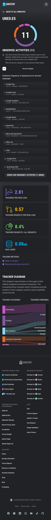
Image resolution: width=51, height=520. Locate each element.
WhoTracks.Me (9, 384)
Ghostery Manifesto (8, 458)
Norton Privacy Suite (8, 425)
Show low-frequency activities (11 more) (25, 175)
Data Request (31, 423)
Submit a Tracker (32, 418)
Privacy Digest (8, 389)
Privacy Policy (25, 506)
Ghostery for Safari (34, 384)
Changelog (5, 487)
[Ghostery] (8, 4)
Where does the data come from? (17, 264)
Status (4, 454)
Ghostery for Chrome (35, 375)
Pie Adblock (5, 429)
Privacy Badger (7, 434)
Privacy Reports (7, 463)
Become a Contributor (9, 468)
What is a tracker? (11, 261)
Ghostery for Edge (34, 394)
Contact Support (32, 413)
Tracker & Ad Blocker (11, 375)
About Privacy (31, 432)
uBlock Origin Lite (7, 444)
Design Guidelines (32, 428)
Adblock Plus (6, 415)
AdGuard (5, 410)
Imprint (34, 506)
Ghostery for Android (35, 398)
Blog (3, 482)
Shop (3, 477)
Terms (17, 506)
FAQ (28, 409)
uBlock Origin (6, 439)
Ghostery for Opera (34, 389)
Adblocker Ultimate (8, 420)
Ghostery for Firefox (34, 380)
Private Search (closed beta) (13, 380)
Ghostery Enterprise (8, 473)
